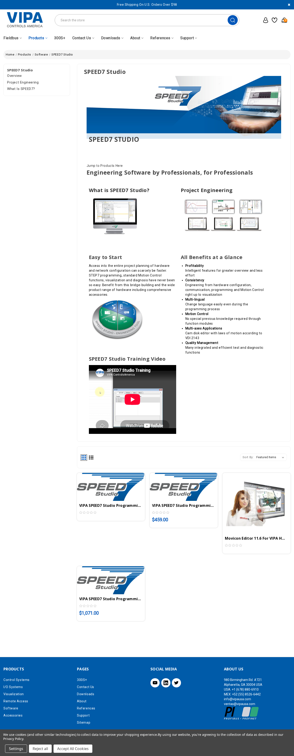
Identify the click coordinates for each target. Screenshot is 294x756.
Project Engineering (23, 82)
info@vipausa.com (237, 699)
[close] (289, 4)
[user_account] (264, 20)
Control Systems (16, 680)
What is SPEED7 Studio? (119, 190)
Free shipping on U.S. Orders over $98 (147, 4)
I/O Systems (13, 687)
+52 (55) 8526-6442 (246, 694)
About (135, 38)
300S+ (59, 38)
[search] (233, 20)
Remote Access (15, 701)
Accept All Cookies (73, 748)
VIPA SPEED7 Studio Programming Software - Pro (111, 598)
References (160, 38)
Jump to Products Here (105, 165)
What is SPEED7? (21, 89)
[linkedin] (165, 682)
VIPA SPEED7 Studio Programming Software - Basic (183, 505)
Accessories (13, 715)
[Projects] (273, 20)
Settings (16, 748)
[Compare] (116, 485)
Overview (14, 76)
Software (10, 708)
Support (187, 38)
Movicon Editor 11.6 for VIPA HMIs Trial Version (256, 538)
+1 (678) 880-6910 (245, 689)
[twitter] (176, 682)
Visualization (13, 694)
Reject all (40, 748)
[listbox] (271, 457)
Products (36, 38)
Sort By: (248, 457)
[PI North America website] (241, 713)
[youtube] (155, 682)
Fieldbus (11, 38)
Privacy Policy (13, 738)
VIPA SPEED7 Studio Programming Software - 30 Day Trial (111, 505)
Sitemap (83, 722)
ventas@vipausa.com (239, 704)
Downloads (110, 38)
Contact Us (81, 38)
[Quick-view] (105, 485)
